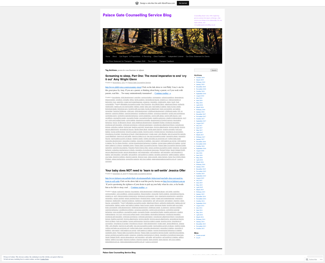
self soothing (133, 154)
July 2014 (199, 208)
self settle (124, 154)
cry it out (119, 214)
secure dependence (130, 152)
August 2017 (200, 123)
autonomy (120, 191)
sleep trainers (162, 157)
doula (115, 122)
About (114, 56)
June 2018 (199, 100)
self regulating (165, 152)
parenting (120, 102)
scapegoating (147, 201)
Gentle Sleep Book (140, 129)
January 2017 (200, 139)
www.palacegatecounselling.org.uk (164, 159)
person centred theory (132, 198)
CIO (178, 111)
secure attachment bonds (114, 152)
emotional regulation (172, 122)
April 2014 (199, 215)
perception (109, 198)
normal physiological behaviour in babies (143, 143)
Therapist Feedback (166, 61)
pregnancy (178, 198)
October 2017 (200, 119)
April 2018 (199, 105)
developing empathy (143, 120)
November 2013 (201, 226)
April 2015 (199, 187)
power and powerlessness (133, 102)
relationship (162, 102)
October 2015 (200, 173)
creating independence (174, 118)
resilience (138, 201)
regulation (153, 102)
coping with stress (157, 116)
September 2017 (201, 121)
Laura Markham (110, 136)
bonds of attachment (152, 109)
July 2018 (199, 98)
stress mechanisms (118, 159)
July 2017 (199, 125)
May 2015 (199, 185)
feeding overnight (138, 127)
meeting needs (137, 138)
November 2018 (201, 89)
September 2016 (201, 148)
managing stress (172, 136)
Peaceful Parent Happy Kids (138, 148)
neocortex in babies (129, 141)
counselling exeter (119, 118)
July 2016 (199, 153)
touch (173, 102)
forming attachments (161, 127)
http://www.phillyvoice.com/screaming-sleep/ (123, 87)
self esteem (169, 201)
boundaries (116, 97)
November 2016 (201, 144)
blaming (127, 191)
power (153, 198)
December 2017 (201, 114)
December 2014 (201, 196)
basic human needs (174, 106)
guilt (115, 196)
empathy (126, 100)
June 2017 (199, 128)
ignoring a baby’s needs (134, 132)
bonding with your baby (136, 109)
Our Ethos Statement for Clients (198, 56)
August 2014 (200, 205)
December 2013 (201, 224)
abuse (114, 191)
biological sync (122, 109)
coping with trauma (171, 116)
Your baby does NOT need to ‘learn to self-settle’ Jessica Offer (145, 170)
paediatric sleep (128, 145)
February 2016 (200, 164)
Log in (198, 237)
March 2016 (200, 162)
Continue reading (163, 93)
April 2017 (199, 132)
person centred (118, 198)
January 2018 (200, 112)
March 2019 (200, 80)
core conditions (122, 194)
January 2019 (200, 84)
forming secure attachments (159, 219)
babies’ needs (139, 106)
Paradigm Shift (139, 61)
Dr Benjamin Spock (124, 122)
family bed (127, 127)
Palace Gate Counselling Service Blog (137, 15)
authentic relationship (167, 203)
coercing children (118, 113)
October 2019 (200, 77)
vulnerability (109, 104)
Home (108, 56)
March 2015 (200, 189)
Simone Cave (142, 157)
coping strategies (145, 116)
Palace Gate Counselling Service (139, 82)
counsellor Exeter (133, 118)
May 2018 (199, 103)
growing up (164, 100)
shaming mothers (119, 157)
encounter (155, 194)
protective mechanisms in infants (123, 150)
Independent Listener (175, 56)
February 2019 (200, 82)
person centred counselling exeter (160, 148)
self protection (155, 152)
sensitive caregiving (161, 154)
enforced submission (145, 125)
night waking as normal (168, 141)
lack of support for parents (176, 134)
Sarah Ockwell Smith (178, 150)
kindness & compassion (146, 196)
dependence (179, 97)
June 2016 (199, 155)
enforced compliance (130, 125)
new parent (156, 141)
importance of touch (127, 134)
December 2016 (201, 141)
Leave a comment (151, 242)
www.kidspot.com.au (112, 242)
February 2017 (200, 137)
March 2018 (200, 107)
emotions (119, 100)
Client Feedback (160, 56)
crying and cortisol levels (116, 120)
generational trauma (152, 100)
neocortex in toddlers (144, 141)
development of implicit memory (162, 120)
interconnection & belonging (127, 196)
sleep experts (152, 157)
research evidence (127, 201)
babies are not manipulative (123, 106)
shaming (177, 201)
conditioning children (146, 113)
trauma (107, 203)
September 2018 (201, 93)
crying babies (130, 120)
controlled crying (111, 116)
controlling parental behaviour (128, 116)
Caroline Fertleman (119, 111)
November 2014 (201, 199)
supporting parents (132, 159)
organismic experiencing (167, 196)
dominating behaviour (157, 214)
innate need (153, 134)
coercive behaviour (131, 113)
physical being (145, 198)
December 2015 (201, 169)
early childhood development (142, 122)
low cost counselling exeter (156, 136)
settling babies (174, 154)
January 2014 (200, 221)
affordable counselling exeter (130, 104)
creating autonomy (159, 118)
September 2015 (201, 176)
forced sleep (149, 127)
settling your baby (117, 239)
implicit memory (159, 132)
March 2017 (200, 135)
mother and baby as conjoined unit (155, 138)
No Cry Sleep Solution (120, 143)
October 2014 (200, 201)
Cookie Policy (44, 259)
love (114, 102)
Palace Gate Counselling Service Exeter (172, 145)
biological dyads (111, 109)
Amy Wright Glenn (158, 104)
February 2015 (200, 192)
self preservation (144, 152)
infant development (141, 134)
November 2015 (201, 171)
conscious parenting (161, 113)
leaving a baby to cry (139, 136)
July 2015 (199, 180)
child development (127, 97)
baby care (148, 106)
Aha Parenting (146, 104)
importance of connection (174, 132)
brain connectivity (166, 109)
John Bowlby (162, 134)
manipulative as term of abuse (121, 138)
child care (130, 111)
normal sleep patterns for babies (169, 143)
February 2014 (200, 219)
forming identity (174, 127)
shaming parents (131, 157)
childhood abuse (159, 191)
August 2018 (200, 96)
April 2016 (199, 160)
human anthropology (118, 132)
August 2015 (200, 178)
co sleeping (165, 207)
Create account (200, 235)
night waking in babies (144, 230)
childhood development (156, 111)
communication (146, 97)
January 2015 (200, 194)
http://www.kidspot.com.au (174, 181)
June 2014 (199, 210)
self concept (160, 201)
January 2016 (200, 167)
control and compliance (177, 113)
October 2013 (200, 228)
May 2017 (199, 130)
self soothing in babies (146, 154)
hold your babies (122, 221)
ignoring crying (148, 132)
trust (177, 102)
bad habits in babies (159, 106)
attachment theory (171, 104)
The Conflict (152, 61)
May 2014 (199, 212)
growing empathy (169, 129)
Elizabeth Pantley (159, 122)
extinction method (117, 127)
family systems (140, 100)
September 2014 (201, 203)
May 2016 (199, 157)
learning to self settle (124, 136)
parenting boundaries (120, 148)
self (154, 201)
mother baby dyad (174, 138)
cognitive (137, 97)
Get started (183, 3)
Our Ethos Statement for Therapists (119, 61)
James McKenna (172, 223)
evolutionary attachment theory (164, 125)
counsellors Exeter (145, 118)
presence (146, 102)
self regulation (116, 154)
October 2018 (200, 91)
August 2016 (200, 151)
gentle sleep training (155, 129)
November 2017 (201, 116)
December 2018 (201, 87)
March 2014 (200, 217)
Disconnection (110, 100)
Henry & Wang (110, 221)
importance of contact (112, 134)
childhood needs (171, 111)
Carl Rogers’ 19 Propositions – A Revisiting (135, 56)
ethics (132, 100)
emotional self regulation (113, 125)
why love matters (145, 159)
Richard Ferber (165, 150)
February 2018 (200, 109)
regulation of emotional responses (147, 150)
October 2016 (200, 146)
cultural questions (168, 97)
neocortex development (113, 141)
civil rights (169, 191)
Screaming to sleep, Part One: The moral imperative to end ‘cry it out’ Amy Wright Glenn (145, 77)
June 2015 (199, 183)
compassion (157, 97)
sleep (169, 102)
